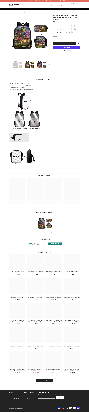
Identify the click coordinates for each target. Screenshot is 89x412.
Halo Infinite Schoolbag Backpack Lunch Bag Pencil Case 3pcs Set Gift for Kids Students (35, 345)
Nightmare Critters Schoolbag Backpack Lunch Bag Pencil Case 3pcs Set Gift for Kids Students (17, 321)
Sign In (70, 5)
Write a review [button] (55, 243)
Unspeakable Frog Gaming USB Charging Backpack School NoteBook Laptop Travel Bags (54, 321)
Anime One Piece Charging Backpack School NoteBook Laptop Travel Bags (53, 345)
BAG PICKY (14, 408)
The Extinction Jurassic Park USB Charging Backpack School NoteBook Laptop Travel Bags (72, 296)
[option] (29, 35)
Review (48, 79)
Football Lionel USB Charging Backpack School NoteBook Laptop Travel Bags (35, 321)
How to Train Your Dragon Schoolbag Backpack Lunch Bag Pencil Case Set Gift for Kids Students (53, 296)
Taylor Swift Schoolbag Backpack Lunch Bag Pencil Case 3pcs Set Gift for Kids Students (17, 296)
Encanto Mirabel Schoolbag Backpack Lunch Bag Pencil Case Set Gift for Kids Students (44, 233)
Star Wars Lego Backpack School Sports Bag (53, 370)
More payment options (66, 50)
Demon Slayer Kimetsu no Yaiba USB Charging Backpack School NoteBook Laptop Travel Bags (72, 321)
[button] (9, 65)
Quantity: (55, 36)
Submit (59, 397)
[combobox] (74, 3)
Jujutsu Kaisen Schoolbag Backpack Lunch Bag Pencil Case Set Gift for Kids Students (17, 370)
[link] (17, 201)
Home (10, 12)
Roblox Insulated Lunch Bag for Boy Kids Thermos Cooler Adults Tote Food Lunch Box (71, 272)
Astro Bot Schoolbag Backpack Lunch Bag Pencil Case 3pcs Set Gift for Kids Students (72, 345)
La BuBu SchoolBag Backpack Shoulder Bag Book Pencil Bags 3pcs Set (17, 345)
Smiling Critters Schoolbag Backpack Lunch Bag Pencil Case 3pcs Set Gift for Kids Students (17, 272)
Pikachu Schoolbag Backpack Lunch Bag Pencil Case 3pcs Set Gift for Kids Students (35, 296)
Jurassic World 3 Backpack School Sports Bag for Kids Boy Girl (35, 272)
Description (39, 79)
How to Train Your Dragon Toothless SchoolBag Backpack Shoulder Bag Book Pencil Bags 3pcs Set (72, 370)
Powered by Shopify (20, 408)
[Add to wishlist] (78, 43)
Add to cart (64, 44)
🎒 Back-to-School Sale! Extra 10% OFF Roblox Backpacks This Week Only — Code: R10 (44, 0)
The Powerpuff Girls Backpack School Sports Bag (35, 370)
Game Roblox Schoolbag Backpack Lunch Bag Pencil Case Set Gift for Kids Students (53, 272)
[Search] (75, 3)
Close (79, 0)
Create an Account (76, 5)
